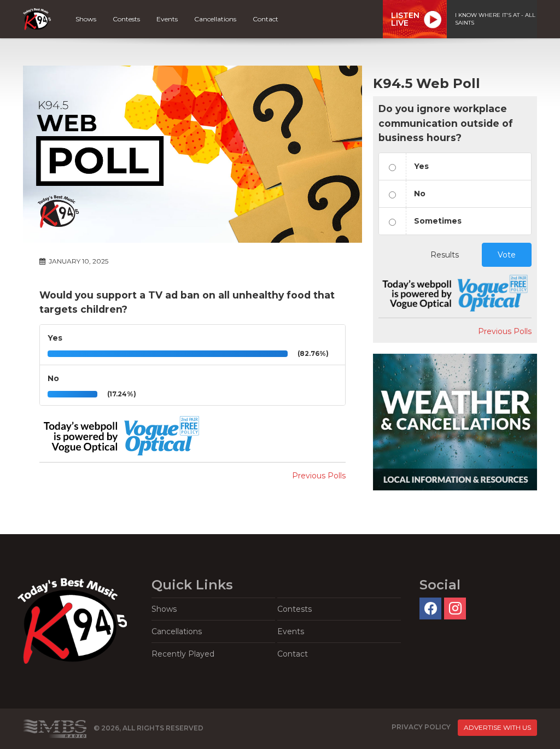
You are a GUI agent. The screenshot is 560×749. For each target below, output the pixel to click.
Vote (507, 255)
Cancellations (215, 19)
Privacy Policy (421, 727)
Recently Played (182, 654)
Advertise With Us (497, 727)
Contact (265, 19)
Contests (126, 19)
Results (444, 255)
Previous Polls (319, 476)
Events (167, 19)
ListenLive (405, 19)
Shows (85, 19)
